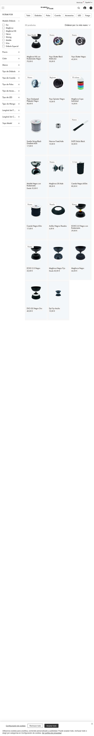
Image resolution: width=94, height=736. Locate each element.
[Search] (79, 8)
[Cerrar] (92, 724)
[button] (91, 8)
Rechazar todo (35, 726)
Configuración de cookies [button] (15, 726)
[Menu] (3, 8)
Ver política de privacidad (51, 733)
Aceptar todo (51, 726)
